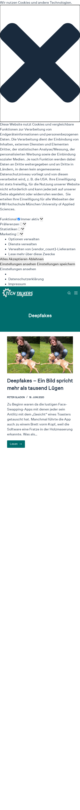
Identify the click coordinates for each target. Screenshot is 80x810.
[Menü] (76, 293)
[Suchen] (69, 293)
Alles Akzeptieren (14, 259)
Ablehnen (36, 259)
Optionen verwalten (23, 239)
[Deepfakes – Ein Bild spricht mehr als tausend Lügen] (40, 354)
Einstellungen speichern (56, 264)
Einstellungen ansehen (18, 264)
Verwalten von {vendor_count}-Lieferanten (42, 249)
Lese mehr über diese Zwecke (31, 254)
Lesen (17, 445)
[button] (40, 63)
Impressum (17, 284)
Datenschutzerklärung (26, 279)
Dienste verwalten (22, 244)
